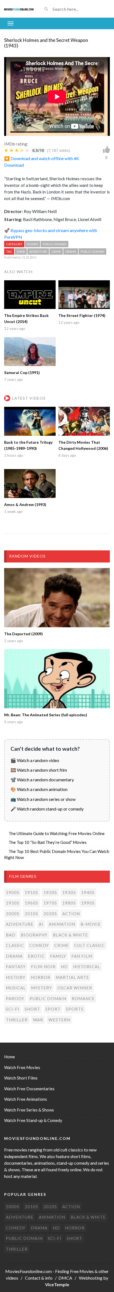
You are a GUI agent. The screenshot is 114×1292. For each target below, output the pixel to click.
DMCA (65, 1277)
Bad (10, 934)
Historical (86, 966)
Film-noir (43, 966)
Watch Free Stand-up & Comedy (33, 1120)
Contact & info (39, 1277)
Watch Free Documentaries (29, 1088)
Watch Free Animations (25, 1099)
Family (58, 956)
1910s (31, 892)
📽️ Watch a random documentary (42, 779)
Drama (70, 251)
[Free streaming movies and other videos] (19, 9)
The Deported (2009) (23, 633)
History (15, 977)
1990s (88, 902)
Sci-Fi (12, 1008)
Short (32, 1008)
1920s (50, 892)
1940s (21, 251)
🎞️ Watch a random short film (39, 769)
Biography (34, 934)
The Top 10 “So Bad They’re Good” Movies (48, 842)
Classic (15, 945)
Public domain (54, 244)
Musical (16, 987)
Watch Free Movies (22, 1067)
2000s (12, 913)
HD (64, 966)
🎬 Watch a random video (35, 760)
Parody (15, 998)
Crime (56, 251)
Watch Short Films (21, 1077)
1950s (12, 902)
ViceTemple (57, 1284)
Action (71, 913)
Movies (32, 244)
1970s (50, 902)
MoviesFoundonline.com (28, 1271)
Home (9, 1056)
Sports (75, 1008)
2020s (50, 913)
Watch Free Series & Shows (29, 1109)
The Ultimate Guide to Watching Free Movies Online (57, 833)
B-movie (91, 924)
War (38, 1019)
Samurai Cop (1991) (22, 372)
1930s (69, 892)
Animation (62, 924)
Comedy (39, 945)
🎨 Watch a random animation (39, 789)
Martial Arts (72, 977)
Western (59, 1019)
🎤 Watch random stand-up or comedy (47, 808)
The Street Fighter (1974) (81, 315)
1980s (69, 902)
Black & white (70, 934)
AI (41, 924)
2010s (31, 913)
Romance (83, 998)
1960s (31, 902)
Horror (40, 977)
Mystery (41, 987)
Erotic (36, 956)
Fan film (81, 956)
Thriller (17, 1019)
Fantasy (16, 966)
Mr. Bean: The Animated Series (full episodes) (45, 714)
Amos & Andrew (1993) (25, 504)
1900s (12, 892)
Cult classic (89, 945)
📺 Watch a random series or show (43, 799)
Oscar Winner (74, 987)
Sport (53, 1008)
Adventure (38, 251)
